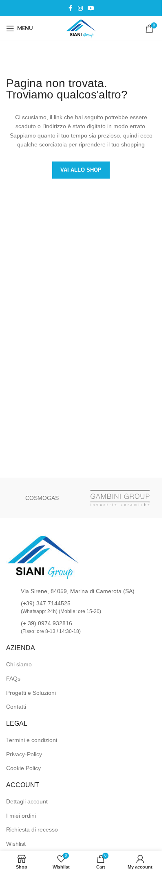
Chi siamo (19, 664)
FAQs (13, 678)
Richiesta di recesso (32, 829)
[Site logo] (81, 28)
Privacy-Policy (24, 754)
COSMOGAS (42, 498)
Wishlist (16, 843)
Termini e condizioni (31, 740)
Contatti (16, 706)
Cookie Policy (23, 768)
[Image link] (43, 556)
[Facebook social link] (70, 8)
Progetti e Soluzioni (31, 693)
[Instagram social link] (80, 8)
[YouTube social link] (91, 8)
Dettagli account (27, 801)
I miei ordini (21, 815)
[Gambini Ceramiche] (120, 498)
